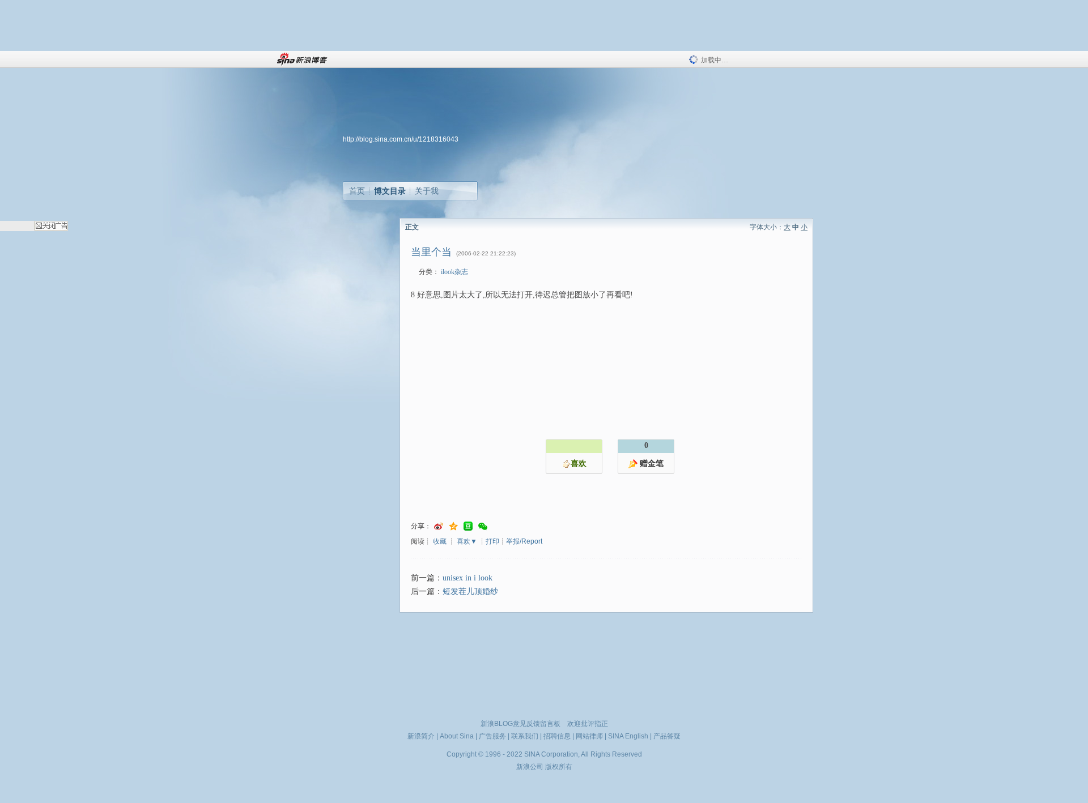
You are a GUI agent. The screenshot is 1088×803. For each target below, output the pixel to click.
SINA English (628, 736)
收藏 (440, 541)
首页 (357, 190)
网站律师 (589, 736)
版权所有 (558, 767)
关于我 (427, 190)
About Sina (457, 736)
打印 (492, 541)
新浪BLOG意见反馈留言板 (520, 724)
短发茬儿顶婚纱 (470, 591)
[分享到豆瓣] (468, 526)
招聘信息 (557, 736)
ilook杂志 (454, 272)
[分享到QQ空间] (453, 526)
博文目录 (390, 190)
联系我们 (524, 736)
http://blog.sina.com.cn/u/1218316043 (400, 139)
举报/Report (524, 541)
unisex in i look (467, 578)
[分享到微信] (482, 526)
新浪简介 (421, 736)
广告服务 (492, 736)
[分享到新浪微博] (438, 526)
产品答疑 (667, 736)
